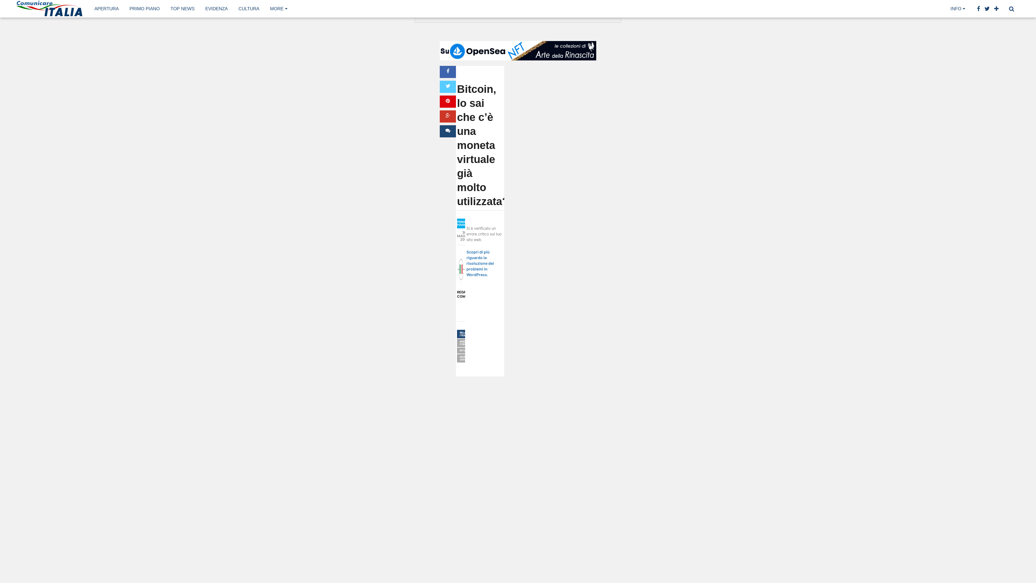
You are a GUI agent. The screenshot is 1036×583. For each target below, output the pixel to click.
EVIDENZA (216, 8)
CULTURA (248, 8)
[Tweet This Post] (448, 87)
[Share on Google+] (448, 116)
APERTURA (106, 8)
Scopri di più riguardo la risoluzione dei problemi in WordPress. (480, 263)
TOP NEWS (183, 8)
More (277, 8)
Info (955, 8)
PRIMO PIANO (145, 8)
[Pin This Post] (448, 102)
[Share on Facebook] (448, 72)
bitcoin (465, 350)
